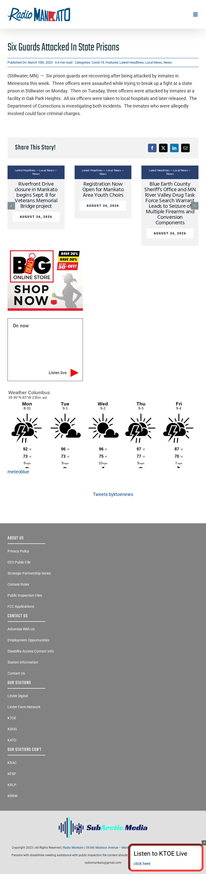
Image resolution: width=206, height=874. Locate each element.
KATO (12, 740)
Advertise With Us (21, 629)
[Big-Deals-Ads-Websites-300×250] (45, 250)
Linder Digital (18, 696)
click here (142, 863)
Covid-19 (98, 62)
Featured (112, 62)
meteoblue (18, 471)
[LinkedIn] (174, 147)
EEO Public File (19, 562)
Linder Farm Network (24, 707)
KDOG (12, 729)
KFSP (12, 774)
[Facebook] (152, 147)
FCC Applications (21, 606)
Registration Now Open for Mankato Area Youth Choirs (103, 190)
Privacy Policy (18, 551)
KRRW (12, 796)
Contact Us (16, 673)
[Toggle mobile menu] (195, 14)
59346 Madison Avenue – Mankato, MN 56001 (117, 847)
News (168, 62)
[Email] (185, 147)
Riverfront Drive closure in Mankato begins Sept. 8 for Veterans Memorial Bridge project (36, 195)
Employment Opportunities (28, 640)
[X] (163, 147)
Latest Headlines (132, 62)
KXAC (12, 763)
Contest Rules (18, 584)
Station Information (23, 662)
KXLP (12, 785)
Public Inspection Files (25, 595)
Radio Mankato (73, 847)
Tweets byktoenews (113, 494)
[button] (11, 206)
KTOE (12, 718)
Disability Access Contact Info (31, 651)
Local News (153, 62)
